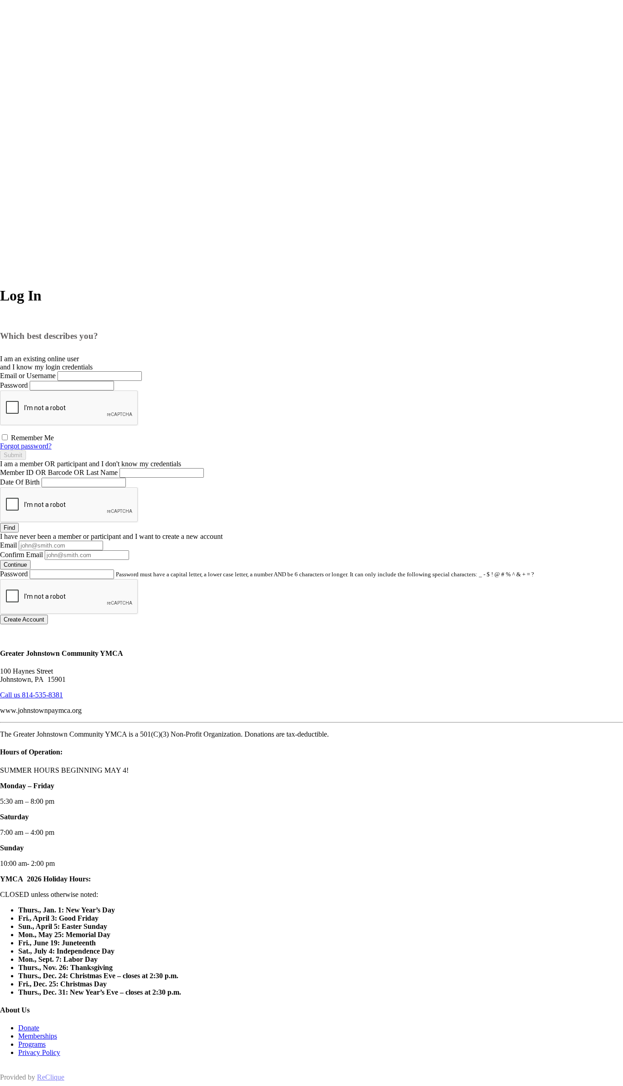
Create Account (24, 619)
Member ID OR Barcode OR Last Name (59, 472)
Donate (28, 1028)
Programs (32, 1044)
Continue (15, 564)
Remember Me (31, 438)
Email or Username (28, 376)
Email (8, 545)
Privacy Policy (39, 1052)
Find (9, 527)
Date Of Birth (20, 482)
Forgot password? (26, 446)
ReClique (50, 1077)
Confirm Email (21, 555)
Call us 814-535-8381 (31, 695)
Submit (13, 455)
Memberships (37, 1036)
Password (14, 385)
